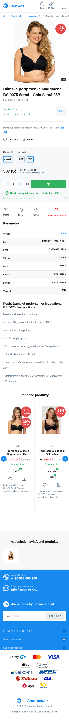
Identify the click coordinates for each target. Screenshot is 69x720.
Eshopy (16, 711)
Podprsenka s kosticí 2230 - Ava (52, 452)
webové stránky (30, 711)
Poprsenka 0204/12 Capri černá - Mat (17, 452)
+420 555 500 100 (24, 578)
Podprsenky (16, 16)
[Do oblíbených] (10, 479)
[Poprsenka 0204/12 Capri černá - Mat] (17, 420)
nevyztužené (34, 16)
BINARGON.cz (49, 711)
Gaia (60, 111)
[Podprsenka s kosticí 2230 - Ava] (52, 420)
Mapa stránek (45, 706)
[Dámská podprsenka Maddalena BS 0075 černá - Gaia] (10, 555)
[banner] (21, 6)
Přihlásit (55, 616)
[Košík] (51, 6)
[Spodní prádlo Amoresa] (4, 16)
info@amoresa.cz (24, 589)
